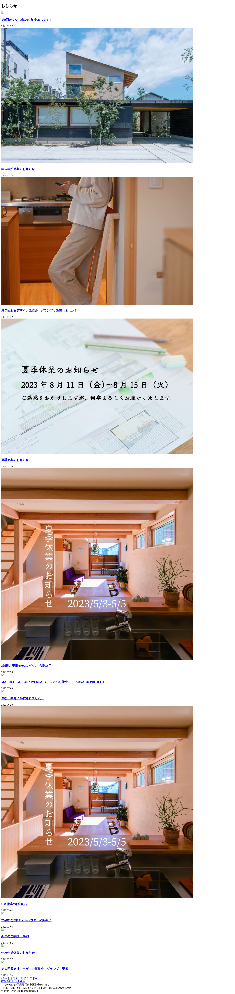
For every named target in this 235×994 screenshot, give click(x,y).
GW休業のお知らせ (14, 904)
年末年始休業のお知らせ (18, 169)
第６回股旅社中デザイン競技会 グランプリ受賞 (34, 968)
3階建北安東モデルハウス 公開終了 (28, 665)
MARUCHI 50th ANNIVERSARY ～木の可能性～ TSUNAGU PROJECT (52, 682)
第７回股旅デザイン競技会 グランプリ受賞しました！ (39, 310)
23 (31, 978)
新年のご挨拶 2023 (15, 936)
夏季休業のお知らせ (15, 460)
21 (22, 978)
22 (26, 978)
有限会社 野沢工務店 (13, 981)
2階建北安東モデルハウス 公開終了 (26, 920)
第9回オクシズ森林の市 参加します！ (26, 19)
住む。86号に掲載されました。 (22, 698)
